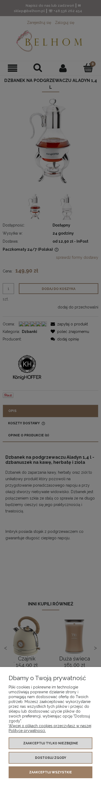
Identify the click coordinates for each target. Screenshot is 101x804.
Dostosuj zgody (50, 758)
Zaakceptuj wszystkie (50, 772)
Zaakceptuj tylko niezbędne (50, 743)
